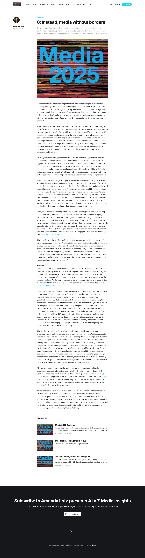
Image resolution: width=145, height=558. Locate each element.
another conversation (51, 234)
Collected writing (63, 4)
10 (103, 374)
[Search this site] (111, 4)
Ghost (94, 545)
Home (27, 4)
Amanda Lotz (18, 26)
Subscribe (126, 4)
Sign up (72, 531)
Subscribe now (74, 514)
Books (53, 4)
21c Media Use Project (79, 4)
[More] (90, 4)
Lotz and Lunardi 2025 (46, 285)
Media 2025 (44, 4)
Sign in (117, 4)
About (35, 4)
